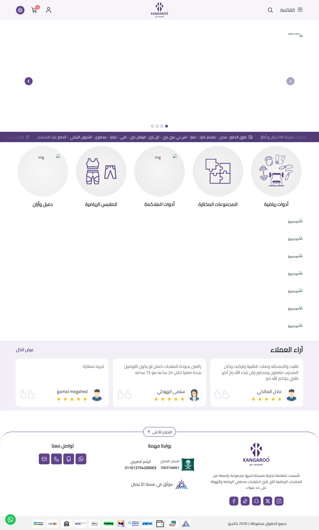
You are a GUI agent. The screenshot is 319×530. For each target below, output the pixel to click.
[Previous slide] (290, 81)
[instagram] (279, 501)
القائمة (287, 10)
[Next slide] (29, 81)
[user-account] (49, 10)
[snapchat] (256, 501)
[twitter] (267, 501)
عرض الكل (25, 349)
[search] (270, 10)
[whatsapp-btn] (10, 519)
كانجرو (233, 523)
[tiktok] (245, 501)
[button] (166, 126)
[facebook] (233, 501)
